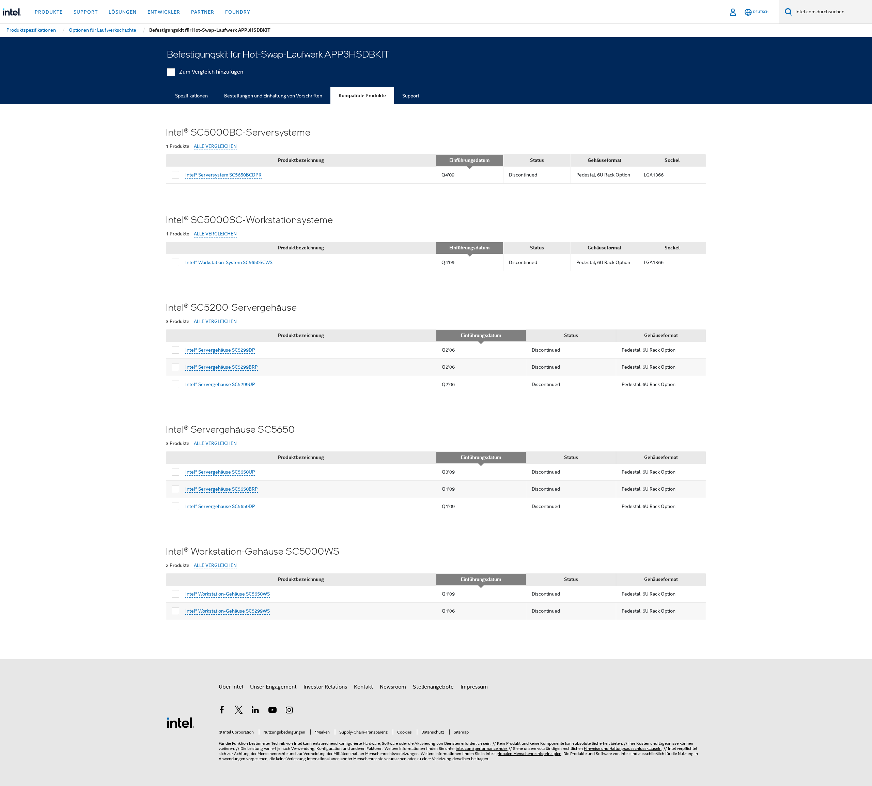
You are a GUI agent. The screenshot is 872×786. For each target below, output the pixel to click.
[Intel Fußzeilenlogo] (180, 722)
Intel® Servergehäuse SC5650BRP (221, 489)
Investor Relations (325, 686)
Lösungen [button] (123, 12)
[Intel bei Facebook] (222, 711)
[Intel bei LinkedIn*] (255, 711)
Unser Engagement (273, 686)
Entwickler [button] (163, 12)
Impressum (474, 686)
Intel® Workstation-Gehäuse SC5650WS (227, 594)
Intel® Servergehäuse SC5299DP (220, 350)
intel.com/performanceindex (482, 748)
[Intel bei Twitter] (239, 711)
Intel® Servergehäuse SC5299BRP (221, 367)
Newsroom (393, 686)
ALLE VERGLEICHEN (215, 146)
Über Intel (231, 686)
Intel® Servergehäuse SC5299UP (220, 384)
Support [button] (86, 12)
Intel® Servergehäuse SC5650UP (220, 472)
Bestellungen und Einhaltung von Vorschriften (273, 96)
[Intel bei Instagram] (289, 711)
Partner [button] (202, 12)
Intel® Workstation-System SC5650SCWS (228, 262)
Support (410, 96)
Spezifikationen (191, 96)
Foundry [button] (237, 12)
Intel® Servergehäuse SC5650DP (220, 506)
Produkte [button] (49, 12)
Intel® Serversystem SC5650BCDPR (223, 175)
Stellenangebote (433, 686)
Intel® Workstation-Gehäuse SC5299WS (227, 611)
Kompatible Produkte (362, 95)
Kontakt (363, 686)
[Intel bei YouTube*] (272, 711)
